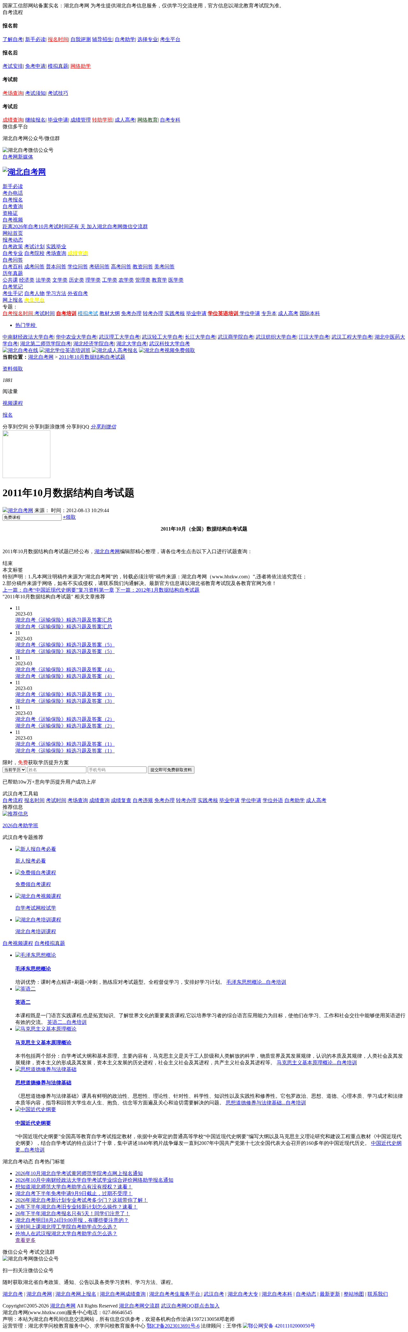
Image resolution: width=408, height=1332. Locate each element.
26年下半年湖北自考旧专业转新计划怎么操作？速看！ (76, 1206)
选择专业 (147, 39)
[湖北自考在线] (20, 350)
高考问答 (121, 266)
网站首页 (13, 233)
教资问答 (143, 266)
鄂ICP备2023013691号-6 (173, 1325)
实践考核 (174, 313)
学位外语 (273, 800)
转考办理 (153, 313)
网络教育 (147, 120)
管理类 (142, 280)
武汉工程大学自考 (352, 337)
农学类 (126, 280)
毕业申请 (58, 120)
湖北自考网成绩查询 (123, 1294)
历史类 (76, 280)
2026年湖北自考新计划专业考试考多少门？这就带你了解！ (81, 1200)
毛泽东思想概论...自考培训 (256, 982)
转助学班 (102, 120)
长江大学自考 (200, 337)
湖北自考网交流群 (139, 1305)
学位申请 (250, 313)
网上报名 (13, 300)
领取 (69, 517)
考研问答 (99, 266)
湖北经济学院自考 (93, 343)
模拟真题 (58, 66)
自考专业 (13, 253)
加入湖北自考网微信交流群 (117, 226)
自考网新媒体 (18, 156)
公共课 (10, 280)
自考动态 (306, 1294)
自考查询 (13, 206)
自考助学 (125, 39)
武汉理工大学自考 (119, 337)
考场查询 (13, 93)
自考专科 (170, 120)
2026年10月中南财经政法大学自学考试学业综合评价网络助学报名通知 (94, 1180)
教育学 (159, 280)
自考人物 (34, 293)
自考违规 (143, 800)
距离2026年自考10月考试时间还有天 (45, 226)
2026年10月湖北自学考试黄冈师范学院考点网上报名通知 (79, 1173)
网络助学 (80, 66)
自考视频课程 (18, 943)
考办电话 (13, 193)
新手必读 (35, 39)
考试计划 (34, 246)
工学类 (109, 280)
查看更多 (25, 1240)
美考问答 (164, 266)
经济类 (26, 280)
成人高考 (125, 120)
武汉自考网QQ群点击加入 (190, 1305)
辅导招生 (102, 39)
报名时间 (58, 39)
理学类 (93, 280)
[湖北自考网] (24, 172)
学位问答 (78, 266)
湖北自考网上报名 (75, 1294)
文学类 (60, 280)
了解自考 (13, 39)
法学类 (43, 280)
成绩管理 (80, 120)
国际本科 (310, 313)
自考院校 (34, 253)
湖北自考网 (41, 357)
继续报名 (35, 120)
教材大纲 (109, 313)
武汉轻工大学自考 (162, 337)
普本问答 (56, 266)
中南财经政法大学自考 (28, 337)
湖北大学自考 (131, 343)
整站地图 (354, 1294)
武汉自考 (214, 1294)
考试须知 (35, 93)
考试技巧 (58, 93)
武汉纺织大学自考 (276, 337)
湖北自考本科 (277, 1294)
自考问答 (13, 260)
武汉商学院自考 (235, 337)
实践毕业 (56, 246)
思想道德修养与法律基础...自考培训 (266, 1102)
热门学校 (25, 325)
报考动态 (13, 240)
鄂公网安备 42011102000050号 (281, 1325)
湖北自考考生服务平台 (175, 1294)
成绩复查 (121, 800)
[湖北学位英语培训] (65, 350)
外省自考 (78, 293)
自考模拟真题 (49, 943)
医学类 (176, 280)
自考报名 (13, 199)
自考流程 (13, 800)
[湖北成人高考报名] (115, 350)
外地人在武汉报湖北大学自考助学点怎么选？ (66, 1233)
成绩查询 (13, 120)
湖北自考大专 (243, 1294)
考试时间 (44, 313)
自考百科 (13, 266)
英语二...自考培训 (67, 1022)
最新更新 (330, 1294)
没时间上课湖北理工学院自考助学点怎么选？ (66, 1227)
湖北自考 (13, 1294)
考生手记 (13, 293)
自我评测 (80, 39)
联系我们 (378, 1294)
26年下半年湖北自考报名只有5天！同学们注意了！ (72, 1213)
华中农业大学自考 (76, 337)
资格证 (10, 213)
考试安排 (13, 66)
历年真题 (13, 273)
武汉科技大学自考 (169, 343)
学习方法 (56, 293)
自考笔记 (13, 286)
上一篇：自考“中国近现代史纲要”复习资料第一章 (58, 590)
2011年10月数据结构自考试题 (92, 357)
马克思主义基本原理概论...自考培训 (317, 1062)
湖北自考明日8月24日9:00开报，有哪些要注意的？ (72, 1220)
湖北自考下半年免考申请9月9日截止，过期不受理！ (74, 1193)
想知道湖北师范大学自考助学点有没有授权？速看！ (74, 1186)
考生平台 (170, 39)
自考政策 (13, 246)
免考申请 (35, 66)
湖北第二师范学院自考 (45, 343)
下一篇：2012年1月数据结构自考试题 (157, 590)
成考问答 (34, 266)
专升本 (269, 313)
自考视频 (13, 219)
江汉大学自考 (314, 337)
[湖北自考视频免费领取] (167, 350)
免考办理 (131, 313)
